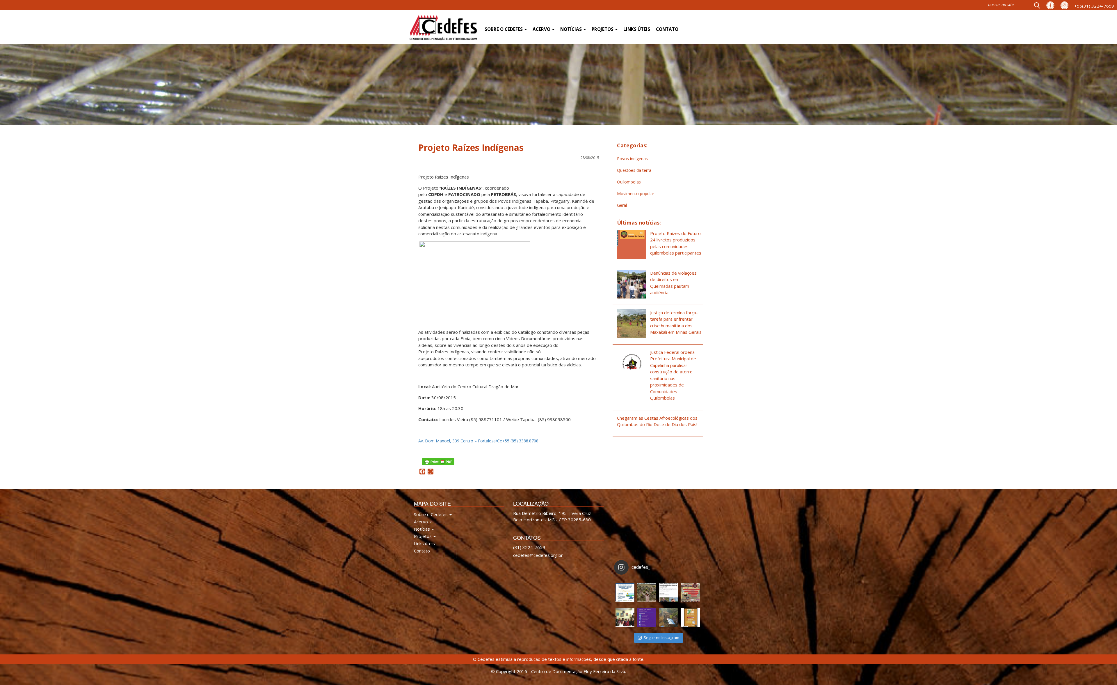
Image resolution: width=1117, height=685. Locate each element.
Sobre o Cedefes (504, 29)
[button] (1038, 5)
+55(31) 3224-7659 (1094, 6)
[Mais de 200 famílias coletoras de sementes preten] (646, 592)
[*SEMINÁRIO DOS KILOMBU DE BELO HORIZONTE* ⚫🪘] (690, 617)
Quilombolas (629, 182)
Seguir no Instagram (661, 637)
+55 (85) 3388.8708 (520, 441)
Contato (667, 29)
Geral (622, 205)
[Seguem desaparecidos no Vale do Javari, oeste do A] (668, 592)
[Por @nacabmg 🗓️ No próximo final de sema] (625, 592)
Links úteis (636, 29)
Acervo (542, 29)
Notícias (571, 29)
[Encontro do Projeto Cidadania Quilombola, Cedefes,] (625, 617)
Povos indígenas (632, 158)
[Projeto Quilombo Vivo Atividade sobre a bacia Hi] (668, 617)
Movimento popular (635, 193)
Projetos (603, 29)
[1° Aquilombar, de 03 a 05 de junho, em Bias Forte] (690, 592)
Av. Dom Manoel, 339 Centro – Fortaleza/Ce (460, 441)
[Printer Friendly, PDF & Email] (438, 461)
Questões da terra (634, 170)
